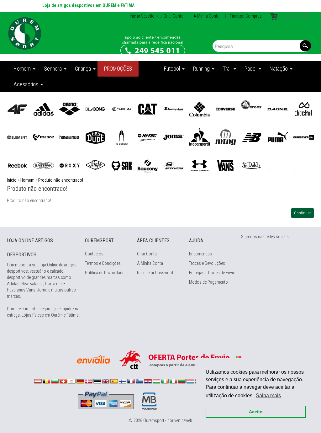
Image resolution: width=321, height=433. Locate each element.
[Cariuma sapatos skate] (121, 108)
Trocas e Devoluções (207, 263)
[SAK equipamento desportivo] (121, 165)
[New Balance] (251, 136)
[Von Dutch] (251, 165)
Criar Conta (173, 16)
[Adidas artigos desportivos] (43, 108)
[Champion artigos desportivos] (173, 108)
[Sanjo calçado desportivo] (95, 165)
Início (12, 180)
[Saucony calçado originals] (147, 165)
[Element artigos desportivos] (17, 136)
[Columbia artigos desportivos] (199, 108)
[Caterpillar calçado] (147, 108)
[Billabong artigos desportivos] (95, 108)
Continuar (302, 213)
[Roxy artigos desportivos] (69, 165)
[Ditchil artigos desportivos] (303, 108)
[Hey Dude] (95, 136)
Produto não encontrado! (60, 180)
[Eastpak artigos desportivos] (43, 165)
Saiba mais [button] (268, 395)
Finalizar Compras (246, 16)
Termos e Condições (103, 263)
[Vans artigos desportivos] (225, 165)
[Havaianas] (69, 136)
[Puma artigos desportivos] (277, 136)
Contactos (94, 253)
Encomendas (200, 253)
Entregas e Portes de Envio (212, 272)
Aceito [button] (256, 411)
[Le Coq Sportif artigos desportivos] (199, 136)
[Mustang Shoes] (225, 136)
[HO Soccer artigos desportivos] (121, 136)
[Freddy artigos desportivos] (43, 136)
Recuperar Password (155, 272)
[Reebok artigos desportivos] (17, 165)
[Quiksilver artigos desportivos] (303, 136)
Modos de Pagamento (208, 282)
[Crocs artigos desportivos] (251, 104)
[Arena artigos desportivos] (69, 108)
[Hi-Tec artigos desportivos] (147, 136)
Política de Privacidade (104, 272)
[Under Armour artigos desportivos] (199, 165)
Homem (27, 180)
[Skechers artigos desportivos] (173, 165)
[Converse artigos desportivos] (225, 108)
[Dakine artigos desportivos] (277, 108)
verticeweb (183, 420)
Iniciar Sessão (142, 16)
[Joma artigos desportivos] (173, 136)
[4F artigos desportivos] (17, 108)
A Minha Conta (206, 16)
